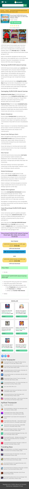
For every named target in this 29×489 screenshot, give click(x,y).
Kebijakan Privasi (18, 486)
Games (15, 19)
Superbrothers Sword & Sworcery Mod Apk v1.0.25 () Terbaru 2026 (7, 329)
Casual (11, 19)
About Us (18, 484)
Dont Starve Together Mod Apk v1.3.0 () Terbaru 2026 (21, 346)
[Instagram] (8, 355)
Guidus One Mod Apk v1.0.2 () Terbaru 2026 (7, 312)
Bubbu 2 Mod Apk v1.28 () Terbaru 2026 (21, 329)
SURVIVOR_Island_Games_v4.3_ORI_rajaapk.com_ (14, 244)
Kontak (24, 484)
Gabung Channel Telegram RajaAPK (15, 251)
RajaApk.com (6, 484)
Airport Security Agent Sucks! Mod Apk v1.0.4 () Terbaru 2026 (7, 346)
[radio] (11, 26)
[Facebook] (2, 355)
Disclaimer (9, 486)
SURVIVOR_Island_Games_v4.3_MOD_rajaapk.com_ (14, 260)
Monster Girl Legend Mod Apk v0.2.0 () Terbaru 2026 (21, 312)
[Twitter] (5, 355)
